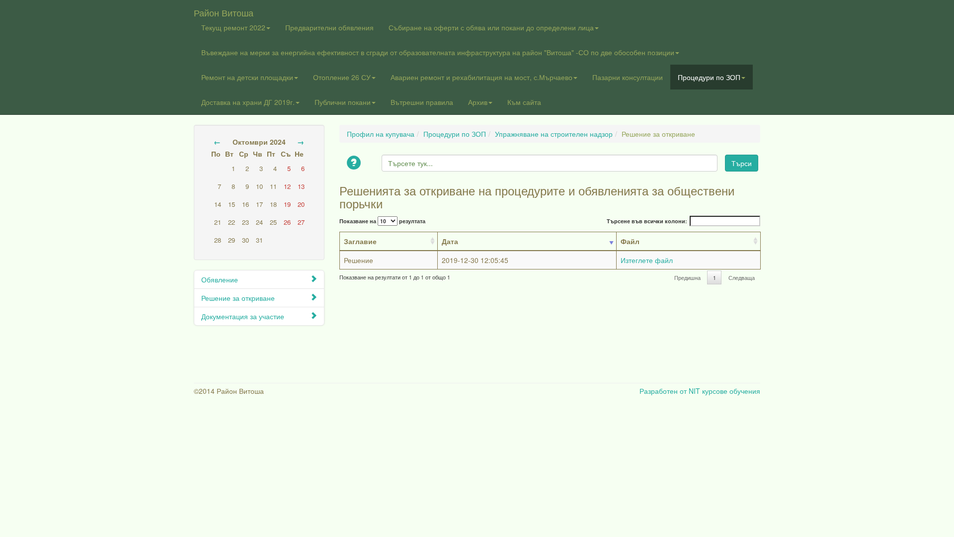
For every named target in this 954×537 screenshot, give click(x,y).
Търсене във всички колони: (647, 221)
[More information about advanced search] (355, 163)
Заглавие (360, 241)
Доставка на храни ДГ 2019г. (248, 102)
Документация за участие (242, 316)
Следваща (741, 277)
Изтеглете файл (647, 260)
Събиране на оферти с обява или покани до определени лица (491, 27)
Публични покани (343, 102)
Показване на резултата (382, 221)
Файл (630, 241)
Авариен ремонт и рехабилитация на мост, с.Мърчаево (481, 77)
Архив (477, 102)
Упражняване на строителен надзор (554, 134)
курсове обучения (731, 391)
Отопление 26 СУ (342, 77)
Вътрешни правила (422, 102)
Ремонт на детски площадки (247, 77)
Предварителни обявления (329, 27)
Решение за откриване (238, 298)
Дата (450, 241)
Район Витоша (223, 10)
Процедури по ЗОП (709, 77)
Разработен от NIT (669, 391)
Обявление (219, 279)
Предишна (687, 277)
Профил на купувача (380, 134)
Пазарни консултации (627, 77)
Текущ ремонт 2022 (233, 27)
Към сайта (524, 102)
